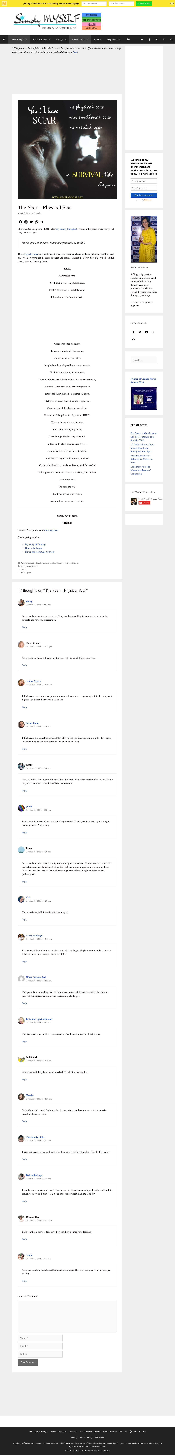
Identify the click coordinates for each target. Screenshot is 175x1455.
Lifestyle (60, 39)
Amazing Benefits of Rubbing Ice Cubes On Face (141, 459)
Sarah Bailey (32, 723)
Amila (29, 1255)
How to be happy (33, 548)
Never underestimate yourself (39, 551)
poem (23, 566)
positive (30, 566)
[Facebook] (133, 332)
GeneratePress (104, 1450)
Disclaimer (99, 1437)
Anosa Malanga (34, 935)
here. (75, 51)
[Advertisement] (67, 74)
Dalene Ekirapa (34, 1175)
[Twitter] (140, 332)
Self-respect (26, 572)
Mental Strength (17, 39)
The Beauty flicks (35, 1137)
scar (36, 566)
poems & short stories (69, 562)
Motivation (54, 562)
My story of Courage (35, 544)
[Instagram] (153, 332)
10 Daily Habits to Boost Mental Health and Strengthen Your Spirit (142, 448)
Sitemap (74, 1437)
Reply (24, 627)
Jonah (29, 806)
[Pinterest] (146, 332)
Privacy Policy (86, 1437)
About (96, 39)
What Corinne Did (36, 977)
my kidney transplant (66, 228)
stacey (29, 601)
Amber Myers (33, 681)
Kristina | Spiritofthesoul (39, 1019)
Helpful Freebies (114, 39)
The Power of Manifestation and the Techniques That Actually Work (144, 437)
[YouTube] (133, 339)
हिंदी (128, 39)
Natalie (29, 1095)
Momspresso (52, 530)
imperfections (31, 254)
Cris (28, 897)
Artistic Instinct (78, 39)
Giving (24, 569)
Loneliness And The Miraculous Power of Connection (141, 470)
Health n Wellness (40, 39)
